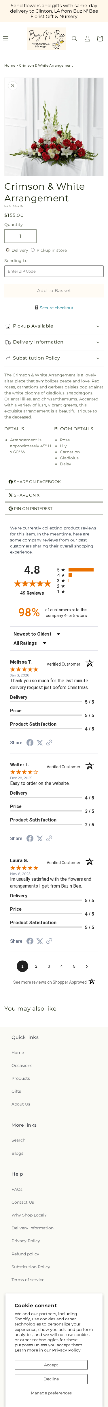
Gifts (16, 1091)
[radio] (77, 569)
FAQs (17, 1189)
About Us (21, 1104)
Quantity (13, 224)
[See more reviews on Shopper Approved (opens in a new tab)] (49, 743)
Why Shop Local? (29, 1215)
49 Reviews (37, 593)
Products (21, 1078)
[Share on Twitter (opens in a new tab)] (39, 742)
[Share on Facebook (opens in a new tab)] (29, 743)
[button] (74, 38)
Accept (51, 1365)
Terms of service (28, 1279)
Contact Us (23, 1202)
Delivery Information (33, 1228)
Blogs (17, 1153)
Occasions (22, 1065)
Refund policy (25, 1254)
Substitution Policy (31, 1266)
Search (18, 1140)
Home (9, 65)
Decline (51, 1379)
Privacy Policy (66, 1350)
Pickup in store (52, 250)
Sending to (24, 261)
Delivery (20, 250)
